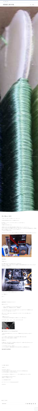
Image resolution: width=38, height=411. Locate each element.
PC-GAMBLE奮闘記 (10, 218)
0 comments (18, 218)
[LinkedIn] (31, 404)
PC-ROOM (14, 218)
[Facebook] (26, 404)
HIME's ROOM (8, 5)
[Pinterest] (30, 404)
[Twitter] (6, 1)
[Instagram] (4, 1)
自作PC (6, 400)
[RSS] (8, 1)
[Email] (35, 404)
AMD (3, 400)
